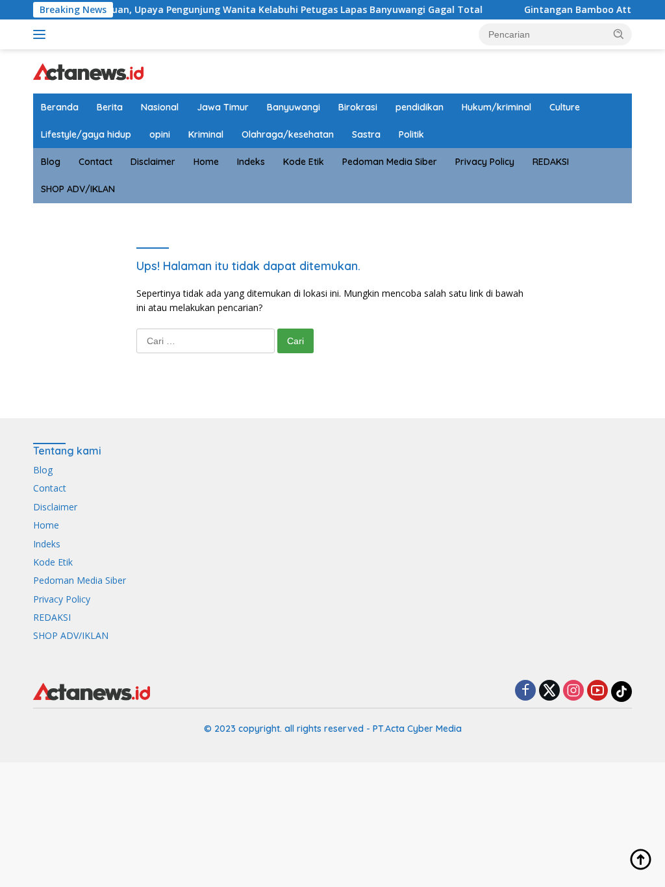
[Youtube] (597, 691)
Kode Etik (303, 162)
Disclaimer (153, 162)
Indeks (251, 162)
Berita (110, 107)
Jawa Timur (223, 107)
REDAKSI (551, 162)
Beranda (60, 107)
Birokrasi (357, 107)
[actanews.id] (88, 70)
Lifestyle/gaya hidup (86, 134)
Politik (411, 134)
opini (159, 134)
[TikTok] (621, 691)
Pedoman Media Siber (389, 162)
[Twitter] (549, 691)
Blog (50, 162)
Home (206, 162)
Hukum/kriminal (496, 107)
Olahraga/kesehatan (288, 134)
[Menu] (42, 34)
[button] (619, 33)
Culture (564, 107)
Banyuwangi (293, 107)
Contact (95, 162)
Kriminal (205, 134)
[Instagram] (573, 691)
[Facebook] (525, 691)
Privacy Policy (484, 162)
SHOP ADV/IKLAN (78, 189)
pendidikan (419, 107)
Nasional (160, 107)
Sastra (366, 134)
